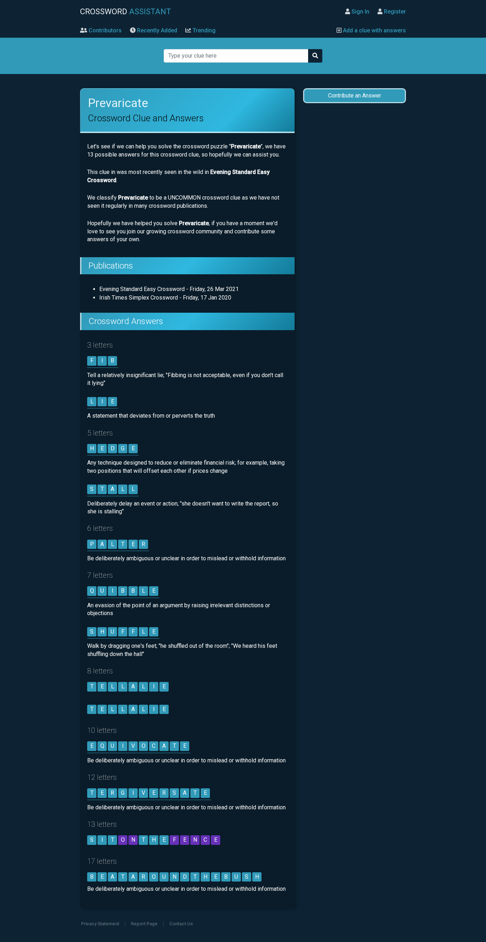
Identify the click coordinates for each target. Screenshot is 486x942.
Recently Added (156, 30)
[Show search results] (315, 56)
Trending (203, 30)
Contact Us (181, 923)
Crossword (125, 11)
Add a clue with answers (374, 30)
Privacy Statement (100, 923)
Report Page (144, 923)
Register (394, 11)
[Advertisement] (354, 221)
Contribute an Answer (354, 95)
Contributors (104, 30)
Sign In (359, 11)
